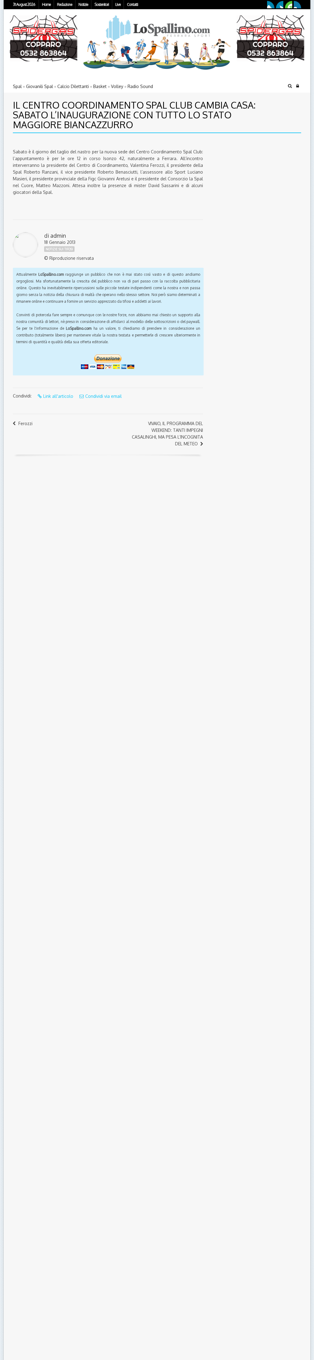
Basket (100, 86)
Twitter (279, 4)
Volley (117, 86)
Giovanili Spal (39, 86)
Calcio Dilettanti (73, 86)
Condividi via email (103, 396)
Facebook (270, 4)
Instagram (297, 4)
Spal (17, 86)
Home (46, 4)
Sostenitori (101, 4)
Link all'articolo (58, 396)
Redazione (64, 4)
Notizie (83, 4)
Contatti (132, 4)
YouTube (288, 4)
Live (118, 4)
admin (58, 235)
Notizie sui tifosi (59, 249)
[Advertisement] (247, 180)
